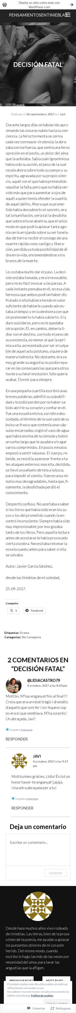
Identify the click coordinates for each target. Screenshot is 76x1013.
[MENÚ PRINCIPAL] (67, 15)
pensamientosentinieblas (38, 14)
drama (24, 632)
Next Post (56, 980)
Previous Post (19, 980)
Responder (17, 739)
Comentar (55, 873)
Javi (62, 114)
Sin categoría (31, 637)
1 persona (26, 729)
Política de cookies (42, 995)
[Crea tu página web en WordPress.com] (38, 4)
